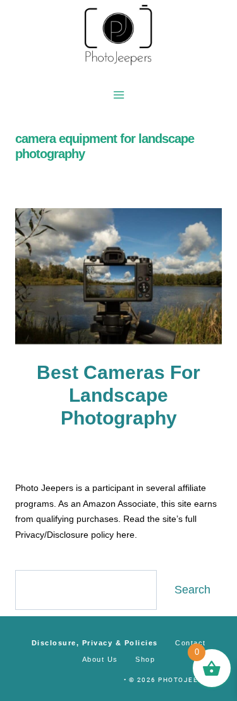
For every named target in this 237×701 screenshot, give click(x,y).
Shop (145, 659)
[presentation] (118, 277)
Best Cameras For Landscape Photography (118, 395)
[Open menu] (118, 94)
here (125, 535)
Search (192, 589)
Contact (190, 643)
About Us (100, 659)
